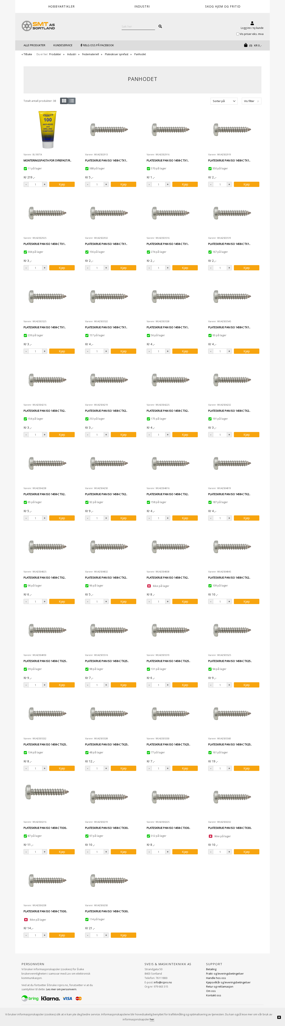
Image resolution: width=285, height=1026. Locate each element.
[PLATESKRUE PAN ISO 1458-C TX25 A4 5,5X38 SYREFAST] (109, 714)
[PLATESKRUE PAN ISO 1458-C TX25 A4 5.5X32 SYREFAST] (47, 714)
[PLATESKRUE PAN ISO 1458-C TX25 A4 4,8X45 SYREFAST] (232, 547)
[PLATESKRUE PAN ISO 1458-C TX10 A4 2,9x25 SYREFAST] (47, 213)
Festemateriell (90, 54)
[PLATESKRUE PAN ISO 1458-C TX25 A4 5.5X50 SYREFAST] (171, 714)
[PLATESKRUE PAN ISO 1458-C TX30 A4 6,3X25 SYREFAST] (171, 797)
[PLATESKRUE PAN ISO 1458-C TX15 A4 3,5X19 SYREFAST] (232, 213)
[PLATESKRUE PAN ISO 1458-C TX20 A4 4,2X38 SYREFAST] (47, 463)
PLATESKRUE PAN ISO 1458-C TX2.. (45, 411)
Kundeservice (62, 45)
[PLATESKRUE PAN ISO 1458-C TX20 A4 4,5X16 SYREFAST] (47, 380)
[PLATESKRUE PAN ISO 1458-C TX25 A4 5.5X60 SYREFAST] (232, 714)
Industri (71, 54)
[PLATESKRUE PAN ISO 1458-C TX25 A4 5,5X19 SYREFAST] (171, 630)
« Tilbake (26, 54)
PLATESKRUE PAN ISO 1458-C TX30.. (45, 828)
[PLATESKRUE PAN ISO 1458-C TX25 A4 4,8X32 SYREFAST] (109, 547)
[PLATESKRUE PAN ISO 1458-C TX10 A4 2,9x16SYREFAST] (171, 130)
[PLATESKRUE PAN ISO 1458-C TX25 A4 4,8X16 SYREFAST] (171, 463)
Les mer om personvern (61, 989)
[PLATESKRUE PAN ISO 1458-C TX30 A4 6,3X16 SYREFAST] (47, 797)
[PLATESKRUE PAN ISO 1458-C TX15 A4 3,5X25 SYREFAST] (47, 296)
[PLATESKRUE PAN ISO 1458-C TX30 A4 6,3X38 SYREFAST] (47, 880)
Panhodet (140, 54)
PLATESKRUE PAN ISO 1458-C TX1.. (106, 160)
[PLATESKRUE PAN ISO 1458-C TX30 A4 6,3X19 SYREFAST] (109, 797)
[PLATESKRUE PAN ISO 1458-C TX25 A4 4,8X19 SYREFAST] (232, 463)
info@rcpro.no (163, 982)
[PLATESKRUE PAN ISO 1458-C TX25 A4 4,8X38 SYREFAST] (171, 547)
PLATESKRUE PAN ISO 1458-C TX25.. (45, 661)
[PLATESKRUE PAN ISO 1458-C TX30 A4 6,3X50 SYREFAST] (109, 880)
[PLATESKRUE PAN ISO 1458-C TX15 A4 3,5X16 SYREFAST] (171, 213)
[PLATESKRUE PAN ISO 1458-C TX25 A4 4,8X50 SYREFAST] (47, 630)
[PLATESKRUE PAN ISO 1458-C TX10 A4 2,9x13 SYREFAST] (109, 130)
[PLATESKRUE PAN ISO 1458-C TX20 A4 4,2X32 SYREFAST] (232, 380)
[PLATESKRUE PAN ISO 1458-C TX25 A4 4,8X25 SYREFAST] (47, 547)
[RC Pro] (38, 26)
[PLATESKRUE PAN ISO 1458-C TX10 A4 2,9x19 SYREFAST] (232, 130)
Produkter (55, 54)
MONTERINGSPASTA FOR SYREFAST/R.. (47, 160)
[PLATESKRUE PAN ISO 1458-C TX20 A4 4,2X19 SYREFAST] (109, 380)
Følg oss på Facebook (98, 45)
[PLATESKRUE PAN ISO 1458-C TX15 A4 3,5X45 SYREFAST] (232, 296)
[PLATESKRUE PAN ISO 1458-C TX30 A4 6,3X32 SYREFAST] (232, 797)
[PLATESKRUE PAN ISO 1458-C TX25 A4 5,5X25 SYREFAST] (232, 630)
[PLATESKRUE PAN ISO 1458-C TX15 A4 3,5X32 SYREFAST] (109, 296)
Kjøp (62, 184)
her (152, 1019)
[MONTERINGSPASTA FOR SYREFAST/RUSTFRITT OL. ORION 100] (47, 130)
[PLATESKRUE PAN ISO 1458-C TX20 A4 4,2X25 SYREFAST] (171, 380)
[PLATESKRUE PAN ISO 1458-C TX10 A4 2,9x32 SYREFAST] (109, 213)
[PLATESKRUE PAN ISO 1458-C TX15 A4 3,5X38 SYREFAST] (171, 296)
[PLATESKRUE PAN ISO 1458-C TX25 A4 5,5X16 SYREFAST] (109, 630)
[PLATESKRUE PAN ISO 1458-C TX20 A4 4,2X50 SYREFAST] (109, 463)
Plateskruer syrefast (116, 54)
